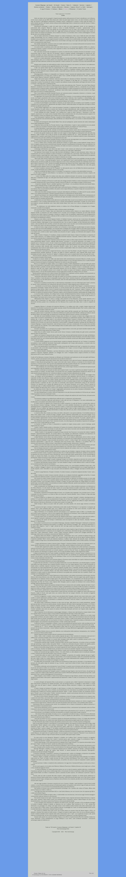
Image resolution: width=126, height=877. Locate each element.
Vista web (91, 873)
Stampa (36, 873)
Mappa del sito (41, 873)
